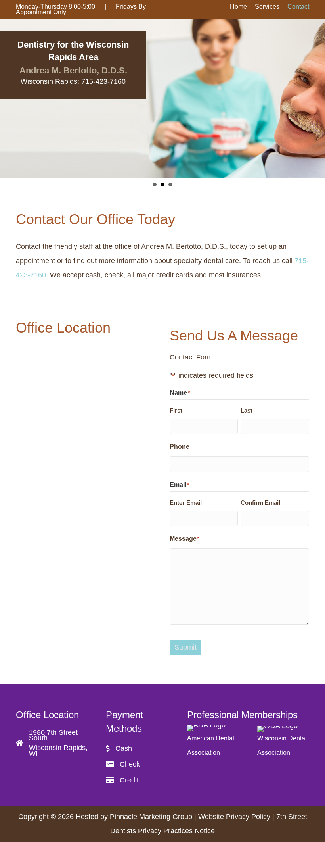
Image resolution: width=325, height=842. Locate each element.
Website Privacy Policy (234, 817)
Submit (185, 647)
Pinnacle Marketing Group (152, 817)
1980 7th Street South (53, 735)
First (176, 410)
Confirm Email (260, 502)
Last (246, 410)
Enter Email (186, 502)
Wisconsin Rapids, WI (58, 750)
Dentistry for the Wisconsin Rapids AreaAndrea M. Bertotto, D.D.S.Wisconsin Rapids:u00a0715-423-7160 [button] (155, 184)
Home (238, 6)
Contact (298, 6)
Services (267, 6)
